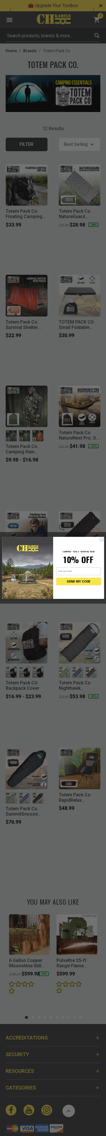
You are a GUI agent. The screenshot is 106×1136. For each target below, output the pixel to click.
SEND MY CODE (78, 581)
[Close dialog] (101, 539)
